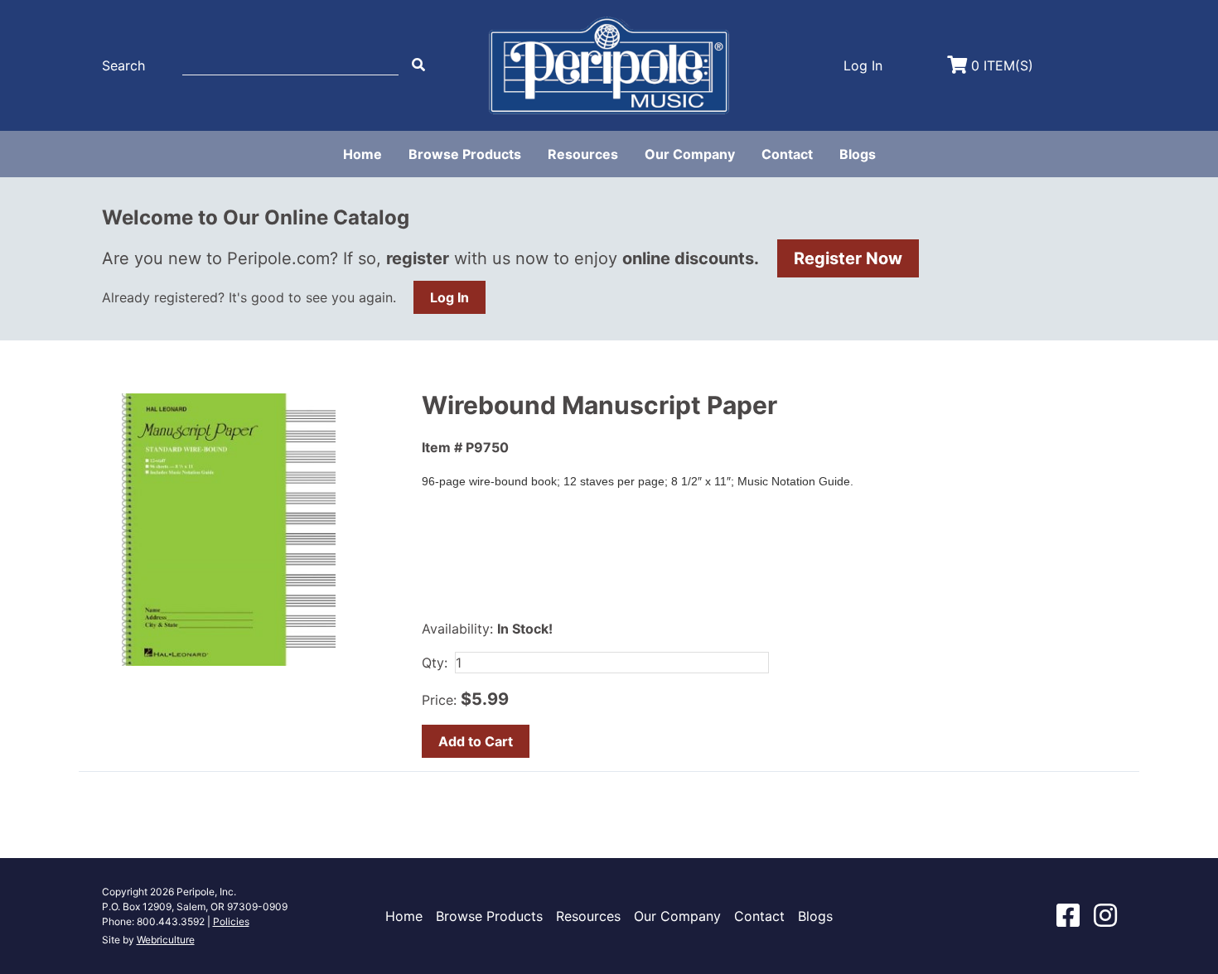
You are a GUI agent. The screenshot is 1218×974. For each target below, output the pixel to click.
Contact (787, 154)
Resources (583, 154)
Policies (231, 921)
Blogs (857, 154)
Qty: (434, 662)
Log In (449, 297)
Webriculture (166, 939)
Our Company (690, 154)
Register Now (848, 258)
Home (362, 154)
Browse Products (464, 154)
